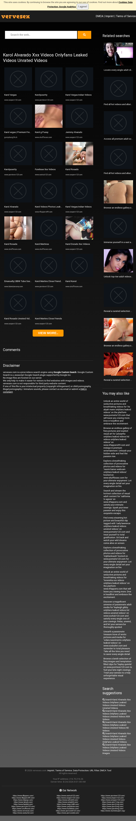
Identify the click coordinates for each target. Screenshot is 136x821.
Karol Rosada (10, 244)
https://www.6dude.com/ (23, 802)
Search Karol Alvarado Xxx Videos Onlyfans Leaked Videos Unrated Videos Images (116, 749)
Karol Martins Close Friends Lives (51, 281)
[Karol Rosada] (18, 238)
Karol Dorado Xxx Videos (78, 244)
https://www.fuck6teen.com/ (68, 809)
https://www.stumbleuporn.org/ (113, 811)
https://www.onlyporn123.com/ (113, 800)
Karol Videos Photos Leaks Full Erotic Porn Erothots (60, 206)
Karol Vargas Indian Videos (79, 94)
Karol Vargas (10, 94)
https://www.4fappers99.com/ (23, 798)
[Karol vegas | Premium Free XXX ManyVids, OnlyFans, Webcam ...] (18, 127)
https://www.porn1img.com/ (113, 802)
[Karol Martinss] (49, 238)
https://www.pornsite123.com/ (23, 806)
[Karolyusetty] (18, 164)
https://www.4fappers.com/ (23, 796)
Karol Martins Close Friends (48, 318)
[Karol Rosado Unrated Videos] (18, 313)
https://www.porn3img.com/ (113, 806)
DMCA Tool (105, 770)
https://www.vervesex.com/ (23, 811)
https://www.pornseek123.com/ (68, 811)
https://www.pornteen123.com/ (113, 796)
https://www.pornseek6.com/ (68, 813)
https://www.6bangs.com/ (23, 800)
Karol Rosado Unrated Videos (18, 318)
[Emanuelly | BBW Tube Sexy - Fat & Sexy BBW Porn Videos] (18, 276)
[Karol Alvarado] (18, 201)
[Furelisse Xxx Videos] (49, 164)
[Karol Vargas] (18, 89)
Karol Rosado (72, 169)
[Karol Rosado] (79, 164)
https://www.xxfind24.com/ (68, 800)
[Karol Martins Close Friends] (49, 313)
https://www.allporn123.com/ (113, 798)
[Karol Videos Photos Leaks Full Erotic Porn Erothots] (49, 201)
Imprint (109, 16)
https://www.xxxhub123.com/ (68, 796)
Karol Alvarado (11, 206)
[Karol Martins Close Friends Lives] (49, 276)
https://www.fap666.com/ (23, 804)
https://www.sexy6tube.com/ (68, 806)
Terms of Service (126, 16)
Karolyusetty (10, 169)
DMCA (99, 16)
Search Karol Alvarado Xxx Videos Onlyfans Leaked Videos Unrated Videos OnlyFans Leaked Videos (116, 737)
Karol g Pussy (41, 132)
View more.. (48, 333)
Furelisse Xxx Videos (45, 169)
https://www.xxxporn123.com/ (68, 798)
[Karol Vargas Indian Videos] (79, 89)
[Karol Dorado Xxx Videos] (79, 238)
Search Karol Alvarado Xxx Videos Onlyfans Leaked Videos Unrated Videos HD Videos (116, 726)
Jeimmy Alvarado (74, 132)
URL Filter (94, 770)
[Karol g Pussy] (49, 127)
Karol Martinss (42, 244)
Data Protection (81, 770)
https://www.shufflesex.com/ (23, 809)
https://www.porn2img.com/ (113, 804)
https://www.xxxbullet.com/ (23, 813)
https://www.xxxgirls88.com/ (68, 804)
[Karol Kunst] (79, 276)
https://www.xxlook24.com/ (68, 802)
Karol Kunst (71, 281)
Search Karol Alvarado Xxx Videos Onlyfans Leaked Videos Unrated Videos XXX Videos (116, 715)
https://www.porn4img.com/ (113, 809)
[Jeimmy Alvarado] (79, 127)
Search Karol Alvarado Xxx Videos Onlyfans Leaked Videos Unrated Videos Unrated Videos (116, 703)
